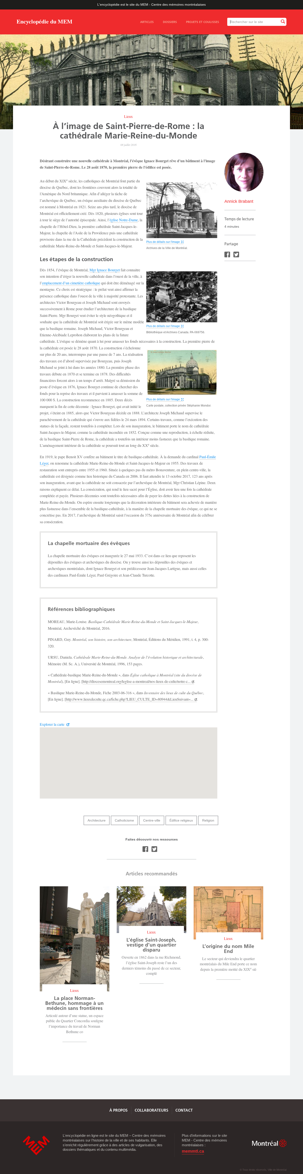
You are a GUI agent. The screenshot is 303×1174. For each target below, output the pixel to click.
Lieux (128, 116)
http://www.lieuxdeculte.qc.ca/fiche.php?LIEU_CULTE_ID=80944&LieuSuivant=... (129, 699)
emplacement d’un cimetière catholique (71, 282)
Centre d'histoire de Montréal (36, 1145)
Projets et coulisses (202, 22)
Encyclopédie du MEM (44, 22)
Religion (208, 820)
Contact (184, 1110)
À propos (118, 1110)
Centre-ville (151, 820)
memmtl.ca (193, 1151)
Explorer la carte (52, 724)
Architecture (97, 820)
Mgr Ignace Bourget (104, 269)
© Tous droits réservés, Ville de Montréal (263, 1169)
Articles (147, 22)
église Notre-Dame (124, 219)
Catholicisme (124, 820)
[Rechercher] (282, 21)
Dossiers (170, 22)
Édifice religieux (181, 820)
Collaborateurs (151, 1110)
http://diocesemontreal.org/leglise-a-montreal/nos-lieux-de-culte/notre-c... (137, 681)
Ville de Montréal (269, 1143)
